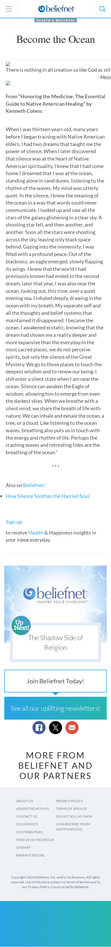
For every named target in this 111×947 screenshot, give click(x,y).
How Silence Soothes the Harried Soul (48, 496)
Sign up (14, 521)
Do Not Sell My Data (74, 816)
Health (36, 532)
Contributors (29, 832)
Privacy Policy (69, 801)
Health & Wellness (55, 20)
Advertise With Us (32, 808)
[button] (102, 9)
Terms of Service (71, 808)
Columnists (27, 824)
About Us (24, 801)
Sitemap (23, 847)
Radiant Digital (30, 855)
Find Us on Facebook (35, 840)
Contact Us (26, 816)
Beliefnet (33, 485)
